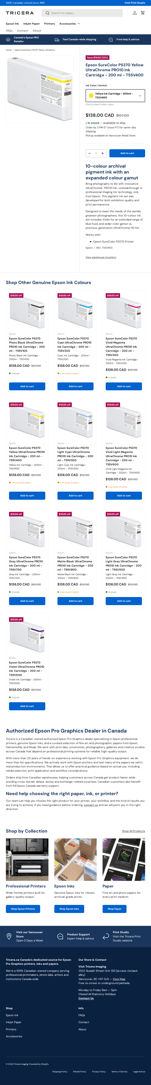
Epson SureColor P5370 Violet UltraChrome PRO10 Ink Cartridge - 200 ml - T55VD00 (26, 669)
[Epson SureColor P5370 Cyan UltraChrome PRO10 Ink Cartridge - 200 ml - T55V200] (75, 311)
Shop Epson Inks (69, 908)
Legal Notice (139, 1071)
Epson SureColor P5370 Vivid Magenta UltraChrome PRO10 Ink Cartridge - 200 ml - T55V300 (121, 347)
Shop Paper (114, 908)
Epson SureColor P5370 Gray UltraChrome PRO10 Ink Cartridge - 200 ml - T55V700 (26, 564)
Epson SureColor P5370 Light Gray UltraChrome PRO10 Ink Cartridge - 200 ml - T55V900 (124, 564)
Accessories (14, 1036)
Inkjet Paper (31, 24)
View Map (119, 979)
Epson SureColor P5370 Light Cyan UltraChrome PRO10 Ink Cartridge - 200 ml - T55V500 (75, 454)
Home (9, 50)
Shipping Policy (59, 1071)
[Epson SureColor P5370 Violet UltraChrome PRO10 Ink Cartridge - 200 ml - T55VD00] (27, 635)
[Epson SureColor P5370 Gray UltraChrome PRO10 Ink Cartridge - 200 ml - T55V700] (27, 530)
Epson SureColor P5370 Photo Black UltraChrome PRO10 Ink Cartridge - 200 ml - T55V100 (27, 345)
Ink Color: (96, 85)
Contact (22, 30)
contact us (91, 805)
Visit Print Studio (134, 2)
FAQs (9, 30)
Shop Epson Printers (23, 908)
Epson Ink (12, 24)
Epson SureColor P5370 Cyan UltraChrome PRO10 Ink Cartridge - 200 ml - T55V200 (74, 345)
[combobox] (82, 13)
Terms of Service (119, 1071)
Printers (49, 24)
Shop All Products (133, 831)
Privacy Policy (99, 1071)
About (37, 30)
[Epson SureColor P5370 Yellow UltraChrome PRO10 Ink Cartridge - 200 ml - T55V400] (27, 420)
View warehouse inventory (101, 257)
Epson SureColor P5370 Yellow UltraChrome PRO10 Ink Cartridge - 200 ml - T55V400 (35, 50)
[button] (143, 13)
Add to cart (127, 153)
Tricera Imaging (21, 1064)
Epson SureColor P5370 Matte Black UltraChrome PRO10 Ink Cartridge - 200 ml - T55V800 (75, 564)
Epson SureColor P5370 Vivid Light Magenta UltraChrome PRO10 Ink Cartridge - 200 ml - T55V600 (121, 456)
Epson (89, 247)
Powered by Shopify (39, 1064)
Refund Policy (79, 1071)
